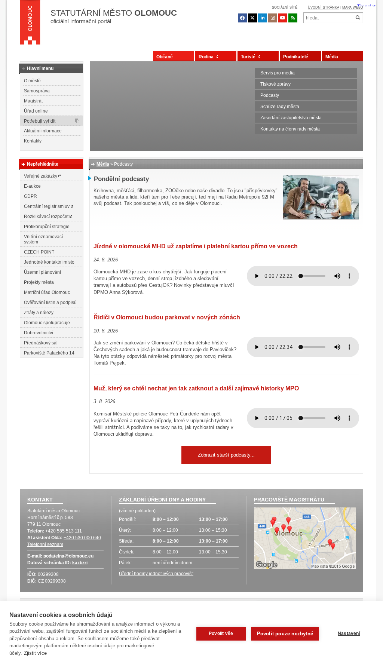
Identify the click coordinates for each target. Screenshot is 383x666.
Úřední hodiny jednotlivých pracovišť (156, 573)
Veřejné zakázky (41, 176)
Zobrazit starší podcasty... (226, 455)
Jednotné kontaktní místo (49, 262)
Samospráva (37, 90)
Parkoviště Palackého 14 (49, 353)
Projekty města (39, 282)
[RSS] (292, 17)
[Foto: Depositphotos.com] (321, 218)
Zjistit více (35, 653)
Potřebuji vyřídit (39, 121)
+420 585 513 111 (63, 531)
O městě (32, 80)
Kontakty (33, 141)
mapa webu (352, 7)
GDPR (30, 196)
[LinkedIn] (262, 17)
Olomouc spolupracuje (47, 322)
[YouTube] (282, 17)
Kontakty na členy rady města (290, 129)
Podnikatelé (295, 56)
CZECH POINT (39, 252)
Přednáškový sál (41, 343)
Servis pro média (277, 73)
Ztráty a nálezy (38, 312)
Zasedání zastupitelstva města (291, 117)
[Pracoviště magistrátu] (305, 539)
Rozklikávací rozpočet (47, 216)
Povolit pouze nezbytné (285, 633)
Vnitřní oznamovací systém (43, 239)
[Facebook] (242, 17)
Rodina (207, 56)
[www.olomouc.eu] (30, 24)
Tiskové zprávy (275, 84)
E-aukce (32, 186)
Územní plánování (42, 272)
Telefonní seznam (45, 544)
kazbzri (80, 562)
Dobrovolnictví (38, 332)
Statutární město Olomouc (53, 510)
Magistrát (33, 101)
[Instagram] (272, 17)
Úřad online (36, 111)
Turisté (249, 56)
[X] (252, 17)
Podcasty (269, 95)
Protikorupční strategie (47, 226)
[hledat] (357, 17)
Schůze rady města (279, 106)
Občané (164, 56)
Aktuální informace (43, 130)
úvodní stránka (323, 7)
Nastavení (349, 633)
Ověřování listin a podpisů (50, 302)
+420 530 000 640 (82, 537)
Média (331, 56)
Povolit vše (221, 633)
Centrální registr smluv (47, 206)
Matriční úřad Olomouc (47, 292)
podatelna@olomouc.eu (68, 556)
